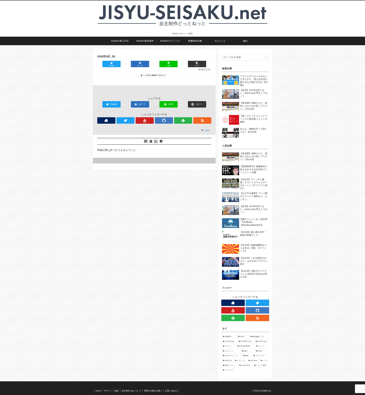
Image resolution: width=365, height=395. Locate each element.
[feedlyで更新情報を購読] (183, 120)
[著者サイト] (106, 120)
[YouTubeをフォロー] (145, 120)
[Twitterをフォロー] (125, 120)
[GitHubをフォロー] (164, 120)
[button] (266, 57)
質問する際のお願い (153, 391)
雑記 (117, 391)
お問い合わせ (171, 391)
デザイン (108, 391)
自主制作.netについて (131, 391)
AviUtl (98, 391)
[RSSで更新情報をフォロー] (202, 120)
